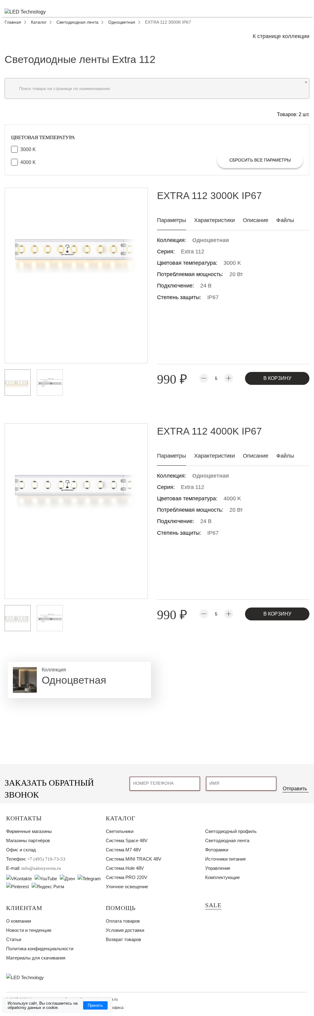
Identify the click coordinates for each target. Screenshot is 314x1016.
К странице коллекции (281, 36)
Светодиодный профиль (231, 831)
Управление (217, 868)
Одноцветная (210, 240)
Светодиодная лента (227, 840)
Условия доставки (125, 930)
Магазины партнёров (28, 840)
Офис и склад (21, 849)
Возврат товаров (123, 939)
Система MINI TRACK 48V (133, 859)
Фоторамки (216, 849)
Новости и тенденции (28, 930)
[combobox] (157, 88)
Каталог (121, 818)
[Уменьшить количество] (203, 378)
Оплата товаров (123, 921)
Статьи (13, 939)
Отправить (295, 788)
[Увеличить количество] (228, 378)
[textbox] (157, 88)
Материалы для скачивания (35, 957)
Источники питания (225, 859)
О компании (18, 921)
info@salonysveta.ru (41, 868)
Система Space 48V (126, 840)
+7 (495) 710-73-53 (46, 859)
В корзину (277, 378)
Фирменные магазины (29, 831)
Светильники (119, 831)
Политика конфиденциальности (39, 948)
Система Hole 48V (125, 868)
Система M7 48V (123, 849)
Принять (95, 1005)
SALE (213, 905)
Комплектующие (222, 877)
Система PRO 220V (126, 877)
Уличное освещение (127, 886)
